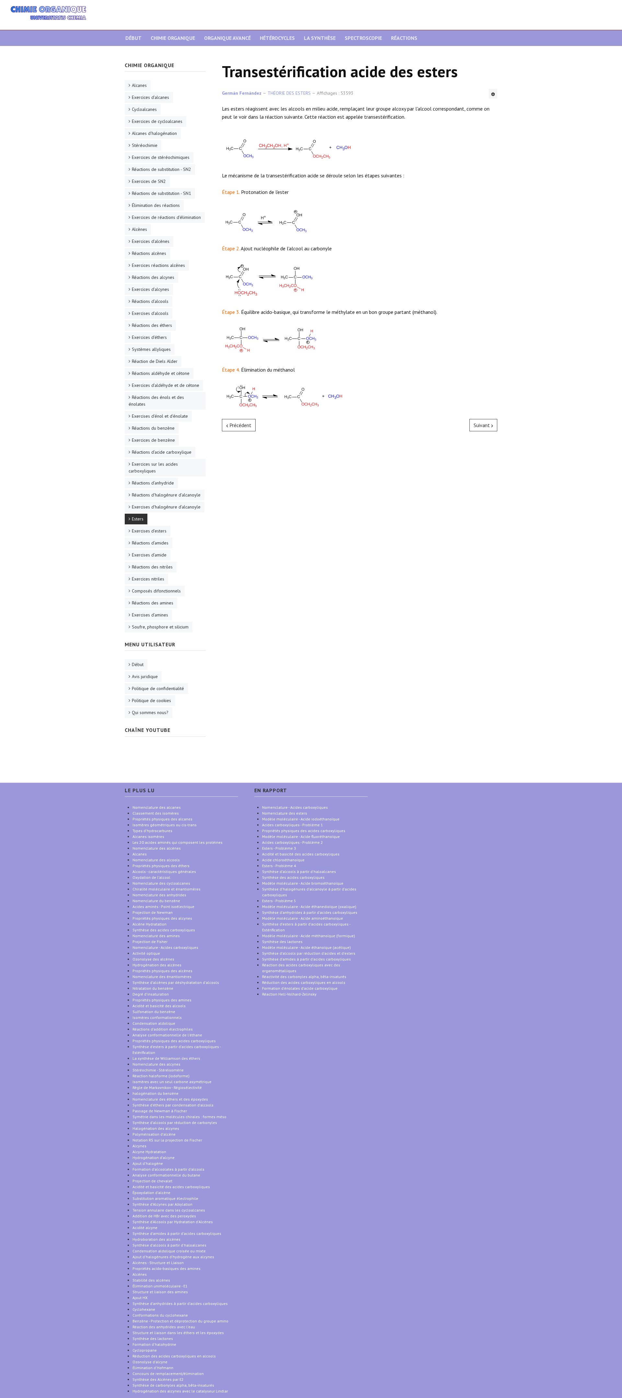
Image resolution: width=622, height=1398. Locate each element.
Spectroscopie (363, 38)
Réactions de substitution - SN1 (161, 193)
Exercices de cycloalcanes (157, 121)
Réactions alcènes (149, 253)
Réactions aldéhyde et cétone (161, 373)
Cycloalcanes (144, 109)
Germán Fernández (241, 93)
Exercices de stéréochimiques (161, 157)
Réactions (404, 38)
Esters (138, 519)
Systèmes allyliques (151, 349)
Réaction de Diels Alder (155, 361)
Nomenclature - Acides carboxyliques (295, 807)
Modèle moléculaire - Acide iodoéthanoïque (301, 819)
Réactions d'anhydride (153, 483)
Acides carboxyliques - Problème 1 (292, 824)
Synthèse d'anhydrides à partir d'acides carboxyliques (309, 912)
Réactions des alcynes (153, 277)
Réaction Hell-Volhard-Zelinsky (289, 994)
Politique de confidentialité (158, 688)
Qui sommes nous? (150, 712)
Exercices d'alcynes (150, 289)
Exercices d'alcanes (150, 97)
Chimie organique (173, 38)
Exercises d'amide (149, 555)
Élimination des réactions (156, 205)
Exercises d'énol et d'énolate (160, 416)
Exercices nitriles (148, 579)
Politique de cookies (151, 700)
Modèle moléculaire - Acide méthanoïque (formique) (308, 935)
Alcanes (139, 85)
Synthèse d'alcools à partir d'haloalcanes (299, 871)
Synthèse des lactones (282, 941)
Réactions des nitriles (152, 567)
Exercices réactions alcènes (158, 265)
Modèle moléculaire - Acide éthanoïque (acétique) (306, 947)
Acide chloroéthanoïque (283, 859)
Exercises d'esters (149, 531)
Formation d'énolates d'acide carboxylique (300, 988)
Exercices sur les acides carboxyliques (153, 467)
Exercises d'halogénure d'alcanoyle (166, 507)
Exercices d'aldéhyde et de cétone (165, 385)
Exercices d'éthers (149, 337)
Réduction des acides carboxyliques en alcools (303, 982)
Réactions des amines (152, 603)
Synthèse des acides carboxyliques (293, 877)
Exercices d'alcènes (150, 241)
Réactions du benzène (153, 428)
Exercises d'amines (150, 615)
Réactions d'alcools (150, 301)
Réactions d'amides (150, 543)
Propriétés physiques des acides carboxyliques (303, 830)
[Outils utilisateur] (493, 94)
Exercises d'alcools (150, 313)
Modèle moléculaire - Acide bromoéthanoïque (302, 883)
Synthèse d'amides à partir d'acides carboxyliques (306, 959)
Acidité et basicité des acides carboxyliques (301, 854)
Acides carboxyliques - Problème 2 (292, 842)
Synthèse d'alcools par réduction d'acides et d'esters (308, 953)
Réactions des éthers (152, 325)
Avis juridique (145, 676)
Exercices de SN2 (149, 181)
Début (133, 38)
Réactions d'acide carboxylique (161, 452)
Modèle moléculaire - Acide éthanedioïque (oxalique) (309, 906)
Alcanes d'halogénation (154, 133)
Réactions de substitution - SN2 (161, 169)
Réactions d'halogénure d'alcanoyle (166, 495)
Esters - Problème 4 (279, 865)
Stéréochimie (144, 145)
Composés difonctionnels (156, 591)
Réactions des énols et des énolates (156, 400)
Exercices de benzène (153, 440)
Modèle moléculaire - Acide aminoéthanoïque (302, 918)
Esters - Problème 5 (279, 900)
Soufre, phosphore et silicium (160, 627)
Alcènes (139, 229)
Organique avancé (227, 38)
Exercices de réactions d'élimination (166, 217)
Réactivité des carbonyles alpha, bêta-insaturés (304, 976)
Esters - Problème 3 (279, 848)
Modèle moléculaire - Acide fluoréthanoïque (301, 836)
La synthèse (320, 38)
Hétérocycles (277, 38)
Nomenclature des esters (284, 813)
